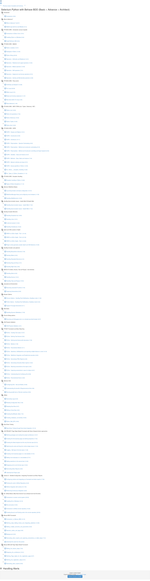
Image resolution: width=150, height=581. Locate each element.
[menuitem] (1, 3)
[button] (1, 1)
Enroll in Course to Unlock (75, 576)
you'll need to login (81, 574)
